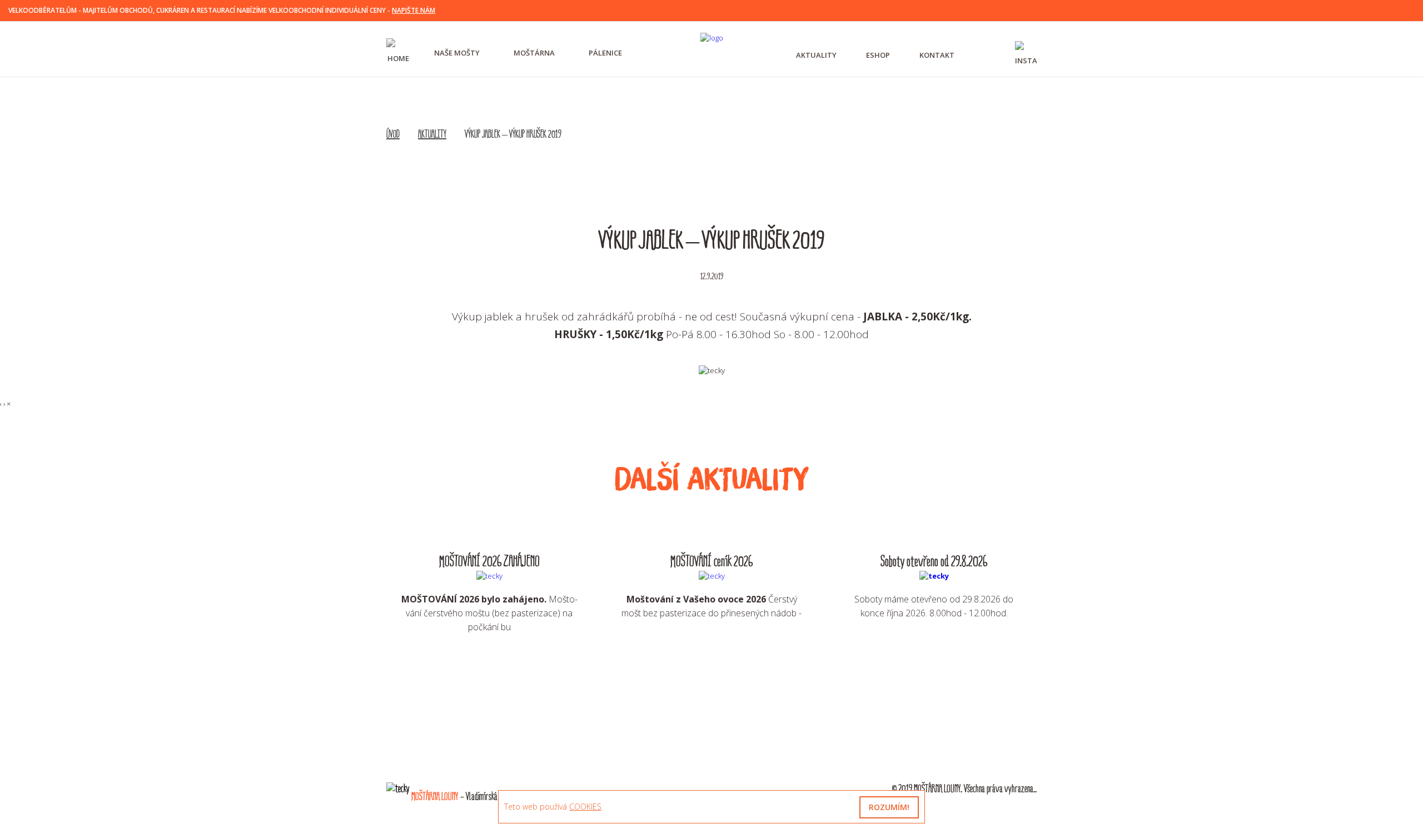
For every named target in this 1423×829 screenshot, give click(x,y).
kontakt (936, 55)
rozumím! (889, 807)
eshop (878, 55)
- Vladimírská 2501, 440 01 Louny (481, 796)
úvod (393, 134)
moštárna (534, 53)
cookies (585, 806)
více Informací (489, 662)
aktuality (816, 55)
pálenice (605, 53)
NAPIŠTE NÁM (413, 10)
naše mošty (457, 53)
